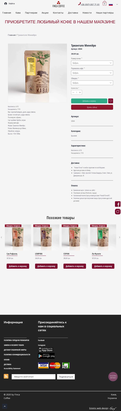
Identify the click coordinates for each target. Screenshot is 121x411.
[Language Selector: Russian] (113, 4)
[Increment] (80, 92)
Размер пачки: (76, 58)
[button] (105, 3)
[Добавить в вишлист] (110, 100)
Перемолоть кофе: (78, 68)
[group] (60, 247)
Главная (11, 35)
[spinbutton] (77, 92)
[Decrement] (73, 92)
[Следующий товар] (119, 237)
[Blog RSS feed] (6, 376)
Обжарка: (75, 78)
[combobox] (92, 63)
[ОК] (4, 406)
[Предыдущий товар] (1, 237)
